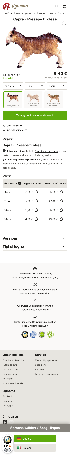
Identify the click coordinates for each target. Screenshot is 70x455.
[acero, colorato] (12, 99)
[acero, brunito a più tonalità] (53, 99)
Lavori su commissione (46, 374)
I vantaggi (8, 405)
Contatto (7, 401)
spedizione (62, 77)
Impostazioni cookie (13, 383)
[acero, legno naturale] (33, 99)
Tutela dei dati (10, 364)
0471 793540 (14, 125)
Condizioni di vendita (13, 360)
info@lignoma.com (17, 130)
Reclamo (39, 369)
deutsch (27, 438)
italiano (27, 447)
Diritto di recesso (11, 369)
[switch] (7, 450)
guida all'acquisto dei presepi (19, 159)
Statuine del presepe (46, 151)
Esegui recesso (10, 374)
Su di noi (7, 396)
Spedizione (40, 364)
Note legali (8, 378)
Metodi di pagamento (46, 360)
